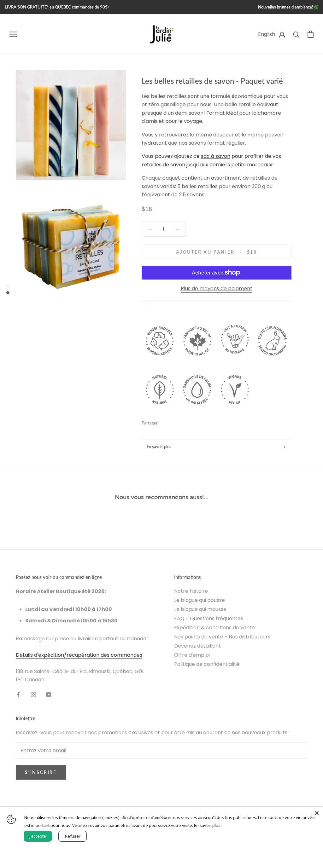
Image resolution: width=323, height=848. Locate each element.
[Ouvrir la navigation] (13, 34)
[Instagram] (33, 694)
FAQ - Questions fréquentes (208, 618)
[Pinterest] (180, 422)
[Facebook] (164, 422)
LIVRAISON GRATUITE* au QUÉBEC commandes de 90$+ (57, 6)
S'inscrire (41, 772)
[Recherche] (296, 34)
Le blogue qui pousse (199, 600)
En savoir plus (159, 446)
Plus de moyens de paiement (216, 288)
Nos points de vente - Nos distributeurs (222, 636)
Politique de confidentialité (206, 664)
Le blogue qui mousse (200, 609)
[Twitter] (172, 422)
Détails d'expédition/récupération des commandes (79, 655)
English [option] (266, 34)
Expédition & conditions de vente (214, 627)
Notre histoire (191, 591)
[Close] (317, 813)
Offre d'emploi (192, 655)
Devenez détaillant (197, 645)
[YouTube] (48, 694)
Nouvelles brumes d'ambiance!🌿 (288, 6)
